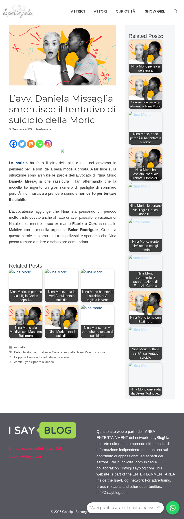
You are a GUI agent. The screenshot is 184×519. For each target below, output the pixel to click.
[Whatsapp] (40, 144)
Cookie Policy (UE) (25, 456)
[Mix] (31, 144)
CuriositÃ (126, 11)
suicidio (99, 352)
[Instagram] (48, 144)
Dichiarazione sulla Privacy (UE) (36, 448)
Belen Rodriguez (26, 352)
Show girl (155, 11)
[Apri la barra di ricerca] (175, 11)
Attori (100, 11)
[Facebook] (13, 144)
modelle (19, 347)
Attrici (78, 11)
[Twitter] (22, 144)
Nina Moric (84, 352)
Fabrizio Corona (50, 352)
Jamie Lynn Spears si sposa (34, 362)
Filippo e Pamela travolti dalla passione (42, 357)
